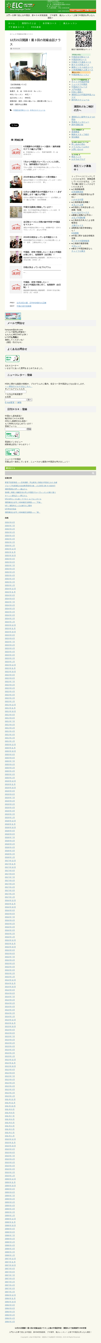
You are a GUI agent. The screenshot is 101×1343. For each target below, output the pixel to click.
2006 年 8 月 (10, 1308)
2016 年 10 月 (10, 907)
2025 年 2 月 (10, 582)
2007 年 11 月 (10, 1262)
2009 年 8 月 (10, 1192)
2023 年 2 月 (10, 658)
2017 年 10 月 (10, 867)
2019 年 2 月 (10, 814)
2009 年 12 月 (10, 1179)
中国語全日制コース (21, 110)
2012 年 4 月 (10, 1086)
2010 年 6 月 (10, 1159)
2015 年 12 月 (10, 940)
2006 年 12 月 (10, 1295)
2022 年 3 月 (10, 695)
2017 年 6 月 (10, 880)
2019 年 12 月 (10, 781)
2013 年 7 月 (10, 1036)
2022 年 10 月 (10, 672)
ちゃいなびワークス (80, 212)
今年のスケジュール (37, 110)
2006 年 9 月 (10, 1305)
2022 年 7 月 (10, 681)
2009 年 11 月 (10, 1182)
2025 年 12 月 (10, 549)
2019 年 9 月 (10, 791)
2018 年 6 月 (10, 841)
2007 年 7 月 (10, 1275)
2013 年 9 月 (10, 1030)
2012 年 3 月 (10, 1089)
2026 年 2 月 (10, 542)
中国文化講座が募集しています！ (38, 207)
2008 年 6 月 (10, 1239)
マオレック (76, 246)
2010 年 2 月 (10, 1172)
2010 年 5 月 (10, 1162)
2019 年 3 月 (10, 811)
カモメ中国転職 (78, 218)
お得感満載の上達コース (82, 70)
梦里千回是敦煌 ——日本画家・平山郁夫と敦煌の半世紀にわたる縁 (31, 482)
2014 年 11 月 (10, 983)
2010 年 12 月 (10, 1139)
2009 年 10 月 (10, 1186)
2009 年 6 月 (10, 1199)
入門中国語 (76, 89)
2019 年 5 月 (10, 804)
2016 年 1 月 (10, 937)
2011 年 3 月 (10, 1129)
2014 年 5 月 (10, 1003)
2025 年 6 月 (10, 569)
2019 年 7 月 (10, 798)
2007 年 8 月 (10, 1272)
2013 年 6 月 (10, 1040)
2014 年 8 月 (10, 993)
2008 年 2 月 (10, 1252)
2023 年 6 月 (10, 645)
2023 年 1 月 (10, 662)
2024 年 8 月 (10, 599)
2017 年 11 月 (10, 864)
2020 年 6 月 (10, 764)
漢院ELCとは (29, 23)
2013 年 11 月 (10, 1023)
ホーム (11, 23)
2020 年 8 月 (10, 758)
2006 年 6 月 (10, 1312)
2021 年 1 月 (10, 741)
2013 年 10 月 (10, 1026)
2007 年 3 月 (10, 1288)
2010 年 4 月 (10, 1166)
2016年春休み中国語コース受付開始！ (40, 177)
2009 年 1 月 (10, 1215)
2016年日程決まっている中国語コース (40, 237)
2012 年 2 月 (10, 1093)
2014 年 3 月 (10, 1010)
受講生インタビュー (80, 122)
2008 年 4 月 (10, 1245)
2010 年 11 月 (10, 1143)
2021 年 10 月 (10, 711)
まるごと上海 (77, 205)
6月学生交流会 (10, 509)
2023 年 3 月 (10, 655)
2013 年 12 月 (10, 1020)
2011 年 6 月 (10, 1119)
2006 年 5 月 (10, 1315)
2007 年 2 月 (10, 1292)
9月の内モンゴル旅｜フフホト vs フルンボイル (23, 499)
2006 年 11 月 (10, 1298)
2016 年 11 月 (10, 904)
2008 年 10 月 (10, 1225)
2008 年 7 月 (10, 1235)
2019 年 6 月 (10, 801)
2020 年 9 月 (10, 754)
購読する (11, 468)
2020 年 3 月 (10, 774)
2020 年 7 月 (10, 761)
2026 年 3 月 (10, 539)
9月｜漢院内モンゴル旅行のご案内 (18, 506)
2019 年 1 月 (10, 817)
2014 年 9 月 (10, 990)
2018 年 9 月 (10, 831)
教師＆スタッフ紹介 (80, 134)
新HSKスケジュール (80, 100)
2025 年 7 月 (10, 565)
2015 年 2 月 (10, 973)
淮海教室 (75, 132)
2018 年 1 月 (10, 857)
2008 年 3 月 (10, 1249)
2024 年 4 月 (10, 612)
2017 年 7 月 (10, 877)
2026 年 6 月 (10, 529)
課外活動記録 (77, 125)
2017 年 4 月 (10, 887)
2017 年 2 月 (10, 894)
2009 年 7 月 (10, 1196)
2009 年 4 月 (10, 1206)
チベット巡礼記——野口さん (16, 496)
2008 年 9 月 (10, 1229)
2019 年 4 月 (10, 808)
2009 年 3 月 (10, 1209)
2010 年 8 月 (10, 1152)
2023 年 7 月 (10, 642)
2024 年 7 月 (10, 602)
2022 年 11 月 (10, 668)
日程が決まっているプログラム (37, 267)
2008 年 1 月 (10, 1255)
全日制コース (50, 23)
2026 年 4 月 (10, 536)
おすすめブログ (78, 159)
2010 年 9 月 (10, 1149)
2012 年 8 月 (10, 1073)
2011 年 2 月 (10, 1133)
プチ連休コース (16, 27)
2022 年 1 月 (10, 701)
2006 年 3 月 (10, 1322)
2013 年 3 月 (10, 1050)
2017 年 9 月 (10, 871)
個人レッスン (70, 23)
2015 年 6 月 (10, 960)
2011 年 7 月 (10, 1116)
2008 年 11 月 (10, 1222)
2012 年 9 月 (10, 1070)
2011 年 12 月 (10, 1099)
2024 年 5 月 (10, 609)
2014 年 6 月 (10, 1000)
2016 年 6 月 (10, 920)
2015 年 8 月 (10, 953)
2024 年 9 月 (10, 595)
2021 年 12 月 (10, 705)
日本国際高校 (77, 192)
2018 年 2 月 (10, 854)
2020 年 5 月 (10, 768)
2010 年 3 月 (10, 1169)
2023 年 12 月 (10, 625)
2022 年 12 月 (10, 665)
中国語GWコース (79, 59)
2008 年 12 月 (10, 1219)
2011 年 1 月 (10, 1136)
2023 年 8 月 (10, 638)
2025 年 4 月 (10, 575)
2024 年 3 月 (10, 615)
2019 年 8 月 (10, 794)
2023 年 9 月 (10, 635)
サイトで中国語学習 (80, 82)
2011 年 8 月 (10, 1113)
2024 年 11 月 (10, 592)
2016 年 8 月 (10, 914)
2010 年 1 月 (10, 1176)
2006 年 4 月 (10, 1318)
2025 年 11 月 (10, 552)
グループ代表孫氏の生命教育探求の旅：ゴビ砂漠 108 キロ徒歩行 (30, 486)
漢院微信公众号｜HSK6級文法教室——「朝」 (22, 512)
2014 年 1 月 (10, 1016)
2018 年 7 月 (10, 837)
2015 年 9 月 (10, 950)
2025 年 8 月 (10, 562)
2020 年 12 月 (10, 745)
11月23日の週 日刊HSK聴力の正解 (31, 303)
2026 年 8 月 (10, 522)
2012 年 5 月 (10, 1083)
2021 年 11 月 (10, 708)
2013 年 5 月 (10, 1043)
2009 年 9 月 (10, 1189)
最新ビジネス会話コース (82, 67)
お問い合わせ (77, 149)
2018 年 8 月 (10, 834)
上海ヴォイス (77, 225)
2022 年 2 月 (10, 698)
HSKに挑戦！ (77, 92)
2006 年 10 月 (10, 1302)
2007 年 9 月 (10, 1269)
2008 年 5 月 (10, 1242)
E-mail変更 (10, 402)
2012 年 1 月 (10, 1096)
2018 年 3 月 (10, 851)
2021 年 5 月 (10, 728)
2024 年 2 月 (10, 618)
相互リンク (76, 157)
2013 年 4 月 (10, 1046)
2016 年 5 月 (10, 924)
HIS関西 (75, 233)
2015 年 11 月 (10, 944)
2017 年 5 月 (10, 884)
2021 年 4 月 (10, 731)
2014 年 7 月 (10, 997)
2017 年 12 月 (10, 861)
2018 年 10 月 (10, 827)
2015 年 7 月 (10, 957)
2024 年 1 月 (10, 622)
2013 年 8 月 (10, 1033)
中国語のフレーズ (79, 87)
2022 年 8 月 (10, 678)
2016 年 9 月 (10, 910)
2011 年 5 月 (10, 1123)
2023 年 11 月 (10, 628)
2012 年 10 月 (10, 1066)
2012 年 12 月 (10, 1060)
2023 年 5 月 (10, 648)
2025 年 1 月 (10, 585)
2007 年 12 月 (10, 1259)
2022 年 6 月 (10, 685)
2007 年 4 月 (10, 1285)
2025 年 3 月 (10, 579)
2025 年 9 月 (10, 559)
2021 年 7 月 (10, 721)
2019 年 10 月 (10, 788)
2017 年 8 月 (10, 874)
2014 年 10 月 (10, 987)
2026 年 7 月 (10, 526)
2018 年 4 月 (10, 847)
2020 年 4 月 (10, 771)
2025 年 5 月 (10, 572)
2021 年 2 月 (10, 738)
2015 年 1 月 (10, 977)
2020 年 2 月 (10, 778)
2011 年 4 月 (10, 1126)
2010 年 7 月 (10, 1156)
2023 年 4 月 (10, 652)
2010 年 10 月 (10, 1146)
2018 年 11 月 (10, 824)
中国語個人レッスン (80, 75)
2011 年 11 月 (10, 1103)
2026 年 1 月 (10, 546)
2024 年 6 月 (10, 605)
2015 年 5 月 (10, 963)
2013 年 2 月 (10, 1053)
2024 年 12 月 (10, 589)
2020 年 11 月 (10, 748)
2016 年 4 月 (10, 927)
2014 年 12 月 (10, 980)
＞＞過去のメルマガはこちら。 (19, 386)
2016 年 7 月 (10, 917)
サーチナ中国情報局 (80, 241)
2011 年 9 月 (10, 1109)
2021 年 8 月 (10, 718)
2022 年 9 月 (10, 675)
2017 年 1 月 (10, 897)
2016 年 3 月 (10, 930)
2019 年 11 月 (10, 784)
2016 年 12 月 (10, 900)
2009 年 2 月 (10, 1212)
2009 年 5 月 (10, 1202)
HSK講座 (36, 27)
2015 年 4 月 (10, 967)
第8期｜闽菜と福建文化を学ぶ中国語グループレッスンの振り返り (30, 492)
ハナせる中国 (77, 200)
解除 (19, 402)
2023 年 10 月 (10, 632)
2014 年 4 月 (10, 1007)
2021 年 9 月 (10, 715)
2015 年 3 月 (10, 970)
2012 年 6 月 (10, 1079)
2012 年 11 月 (10, 1063)
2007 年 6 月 (10, 1278)
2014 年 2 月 (10, 1013)
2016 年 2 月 (10, 934)
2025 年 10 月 (10, 555)
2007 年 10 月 (10, 1265)
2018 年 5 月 (10, 844)
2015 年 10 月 (10, 947)
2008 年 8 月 (10, 1232)
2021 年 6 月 (10, 725)
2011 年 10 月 (10, 1106)
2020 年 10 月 (10, 751)
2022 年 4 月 (10, 691)
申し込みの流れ (78, 144)
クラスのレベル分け (80, 147)
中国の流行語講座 (24, 306)
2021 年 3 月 (10, 735)
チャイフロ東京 (78, 251)
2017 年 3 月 (10, 890)
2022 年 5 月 (10, 688)
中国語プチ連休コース (81, 62)
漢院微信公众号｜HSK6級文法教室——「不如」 (23, 502)
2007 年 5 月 (10, 1282)
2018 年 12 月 (10, 821)
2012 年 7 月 (10, 1076)
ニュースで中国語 (79, 84)
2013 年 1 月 (10, 1056)
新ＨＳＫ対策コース (80, 65)
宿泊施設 (75, 137)
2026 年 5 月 (10, 532)
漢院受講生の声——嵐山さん (16, 489)
